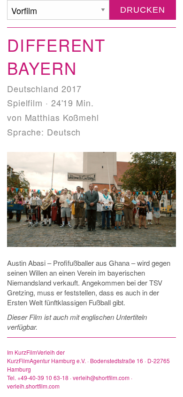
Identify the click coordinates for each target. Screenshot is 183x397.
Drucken (142, 10)
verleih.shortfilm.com (33, 386)
